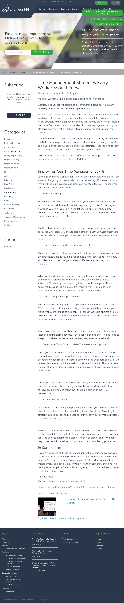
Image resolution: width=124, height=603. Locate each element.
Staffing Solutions (12, 570)
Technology (9, 213)
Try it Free (40, 52)
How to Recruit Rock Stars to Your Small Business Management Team (76, 487)
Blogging (8, 139)
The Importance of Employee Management (61, 481)
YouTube (99, 549)
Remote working (11, 205)
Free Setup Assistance (13, 555)
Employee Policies (12, 168)
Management (10, 192)
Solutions (5, 552)
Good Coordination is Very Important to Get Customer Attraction (44, 565)
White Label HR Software (15, 549)
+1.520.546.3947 (57, 2)
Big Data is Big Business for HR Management (62, 518)
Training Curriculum (12, 576)
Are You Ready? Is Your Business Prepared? (42, 552)
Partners (5, 545)
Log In (116, 3)
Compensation (10, 147)
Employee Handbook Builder (16, 558)
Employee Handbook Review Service (102, 12)
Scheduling (9, 209)
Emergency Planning (13, 155)
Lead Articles (9, 184)
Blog (7, 594)
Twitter (98, 542)
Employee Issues (11, 164)
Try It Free (101, 3)
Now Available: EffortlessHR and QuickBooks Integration (44, 540)
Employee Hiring (11, 160)
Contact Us (71, 539)
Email (69, 2)
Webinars (8, 225)
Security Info (10, 591)
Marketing (8, 196)
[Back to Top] (115, 593)
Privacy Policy (44, 600)
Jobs (6, 176)
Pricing (4, 539)
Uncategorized (10, 221)
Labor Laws (9, 180)
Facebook (99, 546)
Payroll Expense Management (54, 493)
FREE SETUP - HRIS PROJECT (104, 19)
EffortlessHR (16, 9)
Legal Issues (9, 188)
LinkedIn (99, 539)
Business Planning (12, 143)
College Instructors (9, 573)
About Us (5, 588)
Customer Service (12, 151)
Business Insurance (107, 24)
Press (6, 201)
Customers (6, 542)
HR (5, 172)
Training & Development (14, 217)
